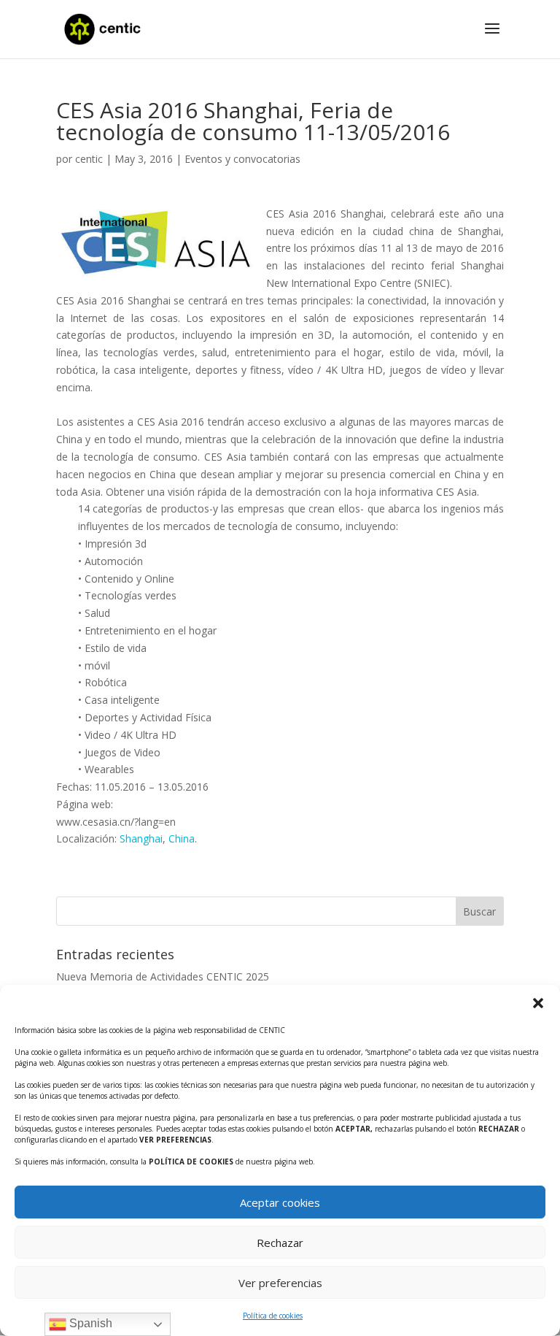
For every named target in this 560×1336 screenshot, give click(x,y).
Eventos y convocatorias (242, 159)
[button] (538, 1003)
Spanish (89, 1323)
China (181, 838)
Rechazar (280, 1242)
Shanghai (141, 838)
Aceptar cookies (280, 1202)
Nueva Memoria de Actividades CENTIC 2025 (162, 976)
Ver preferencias (280, 1282)
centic (89, 159)
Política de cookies (273, 1315)
